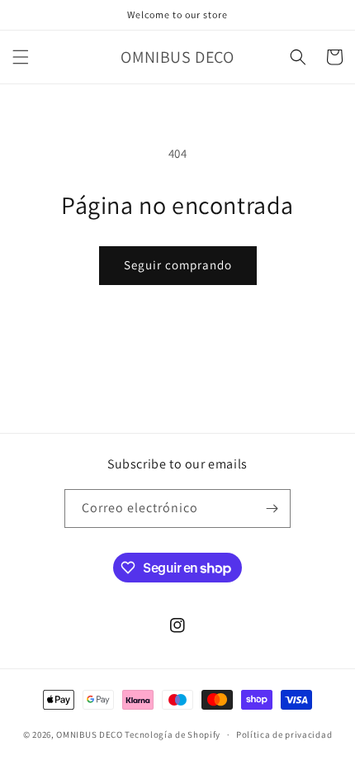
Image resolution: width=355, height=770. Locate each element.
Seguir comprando (178, 265)
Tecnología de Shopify (172, 734)
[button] (20, 57)
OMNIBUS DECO (89, 734)
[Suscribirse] (271, 508)
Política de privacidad (284, 734)
